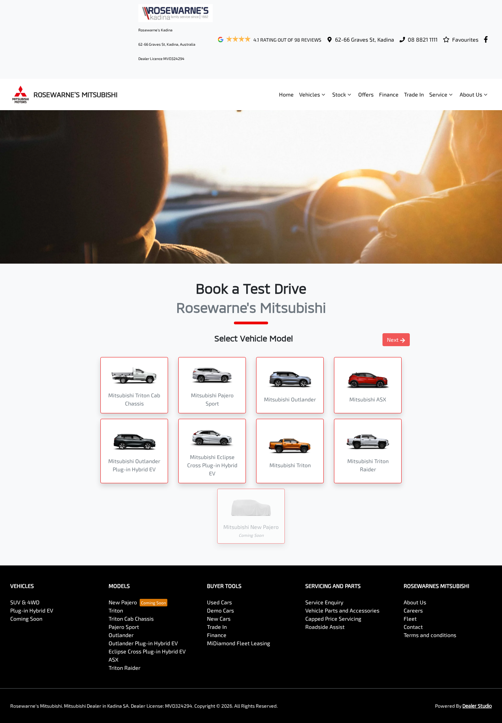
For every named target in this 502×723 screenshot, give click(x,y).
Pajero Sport (124, 626)
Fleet (410, 618)
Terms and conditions (430, 635)
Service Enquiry (324, 602)
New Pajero (123, 602)
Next (393, 339)
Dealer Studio (477, 706)
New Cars (219, 618)
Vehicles (309, 94)
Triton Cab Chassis (131, 618)
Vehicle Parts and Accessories (342, 610)
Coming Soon (26, 618)
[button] (134, 385)
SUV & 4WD (25, 602)
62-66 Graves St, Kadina (364, 39)
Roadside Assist (325, 626)
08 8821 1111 (422, 39)
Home (286, 94)
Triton (116, 610)
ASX (113, 659)
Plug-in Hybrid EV (31, 610)
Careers (413, 610)
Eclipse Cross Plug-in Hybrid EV (147, 651)
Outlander (121, 635)
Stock (339, 94)
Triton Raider (124, 667)
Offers (366, 94)
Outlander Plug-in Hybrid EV (143, 643)
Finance (389, 94)
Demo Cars (220, 610)
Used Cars (219, 602)
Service (438, 94)
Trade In (414, 94)
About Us (471, 94)
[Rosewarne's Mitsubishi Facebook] (487, 39)
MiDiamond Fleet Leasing (238, 643)
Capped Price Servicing (333, 618)
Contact (413, 626)
